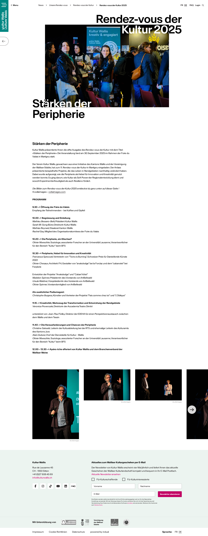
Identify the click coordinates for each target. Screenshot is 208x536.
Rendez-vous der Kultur (83, 5)
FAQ (192, 5)
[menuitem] (38, 532)
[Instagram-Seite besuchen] (43, 486)
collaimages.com (57, 192)
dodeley (130, 503)
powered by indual (99, 531)
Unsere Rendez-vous (58, 5)
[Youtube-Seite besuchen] (58, 486)
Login (197, 5)
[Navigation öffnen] (3, 5)
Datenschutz (98, 505)
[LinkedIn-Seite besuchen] (66, 486)
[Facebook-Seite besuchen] (35, 486)
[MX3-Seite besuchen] (73, 486)
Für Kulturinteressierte (138, 479)
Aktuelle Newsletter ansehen (105, 474)
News (40, 5)
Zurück (4, 41)
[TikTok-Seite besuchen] (51, 486)
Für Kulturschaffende (107, 479)
